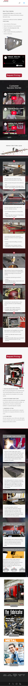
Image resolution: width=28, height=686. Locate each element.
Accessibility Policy (20, 675)
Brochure (14, 605)
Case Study (14, 665)
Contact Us (23, 675)
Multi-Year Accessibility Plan (15, 675)
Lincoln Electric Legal (9, 675)
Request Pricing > (14, 75)
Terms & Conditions (5, 675)
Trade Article (14, 635)
